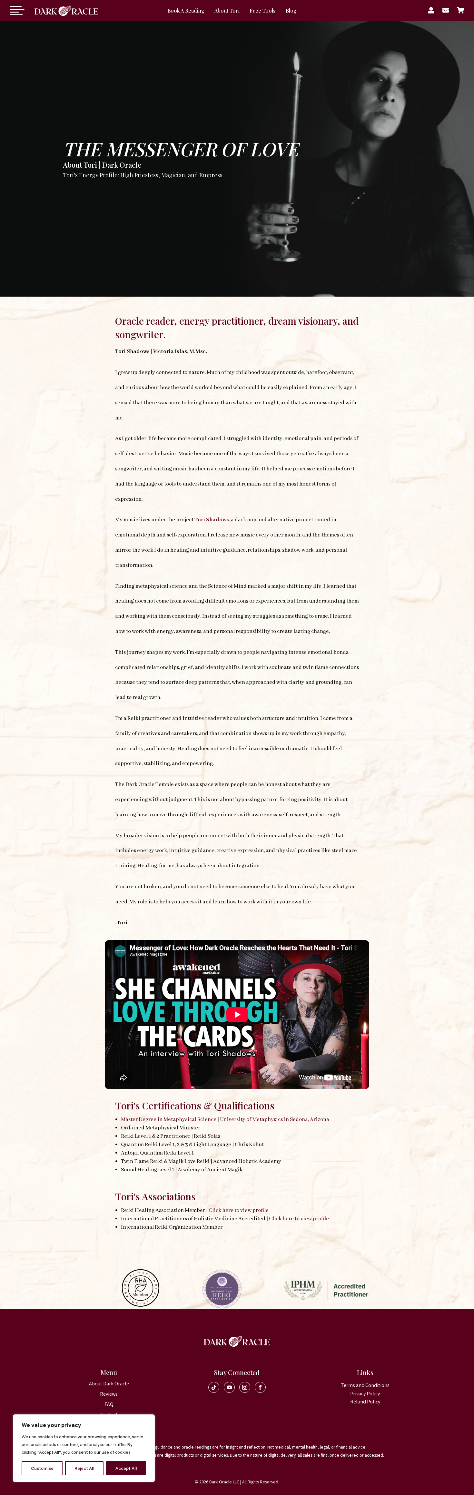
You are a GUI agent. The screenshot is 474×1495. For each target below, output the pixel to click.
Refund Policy (365, 1402)
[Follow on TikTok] (213, 1387)
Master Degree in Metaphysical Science (168, 1119)
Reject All (84, 1468)
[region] (84, 1448)
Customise (42, 1468)
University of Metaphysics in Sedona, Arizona (274, 1119)
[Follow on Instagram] (244, 1387)
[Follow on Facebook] (260, 1387)
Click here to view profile (239, 1210)
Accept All (126, 1468)
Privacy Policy (365, 1394)
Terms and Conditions (365, 1386)
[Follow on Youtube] (229, 1387)
